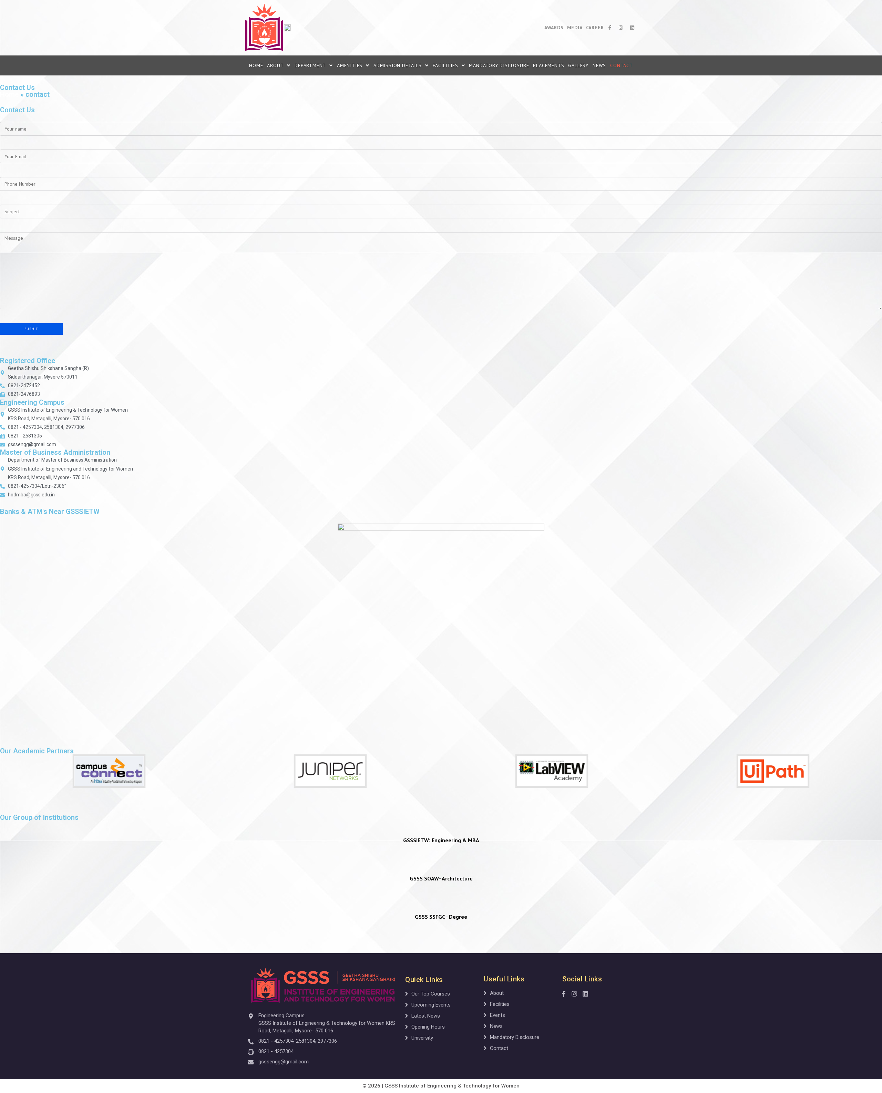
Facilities (445, 65)
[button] (279, 65)
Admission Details (397, 65)
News (599, 65)
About (275, 65)
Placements (548, 65)
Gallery (578, 65)
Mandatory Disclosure (499, 65)
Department (310, 65)
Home (256, 65)
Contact (621, 65)
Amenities (349, 65)
